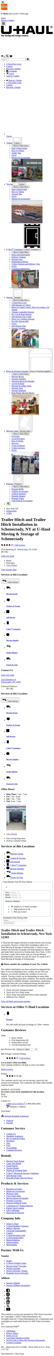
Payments (10, 1141)
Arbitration (10, 1331)
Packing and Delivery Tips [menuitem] (26, 264)
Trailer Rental (12, 1166)
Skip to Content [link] (7, 20)
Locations (13, 1343)
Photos (11, 565)
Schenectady (11, 511)
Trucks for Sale (12, 665)
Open (3, 18)
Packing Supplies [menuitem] (19, 379)
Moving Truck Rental (15, 1161)
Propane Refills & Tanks (16, 1203)
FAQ (8, 1145)
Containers (31, 249)
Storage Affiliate (13, 1283)
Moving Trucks (12, 594)
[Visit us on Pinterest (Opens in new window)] (8, 1299)
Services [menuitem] (15, 443)
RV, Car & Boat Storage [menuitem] (22, 314)
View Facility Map (9, 570)
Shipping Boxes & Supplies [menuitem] (23, 381)
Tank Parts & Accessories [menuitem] (22, 501)
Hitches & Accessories (15, 1191)
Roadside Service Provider (17, 1273)
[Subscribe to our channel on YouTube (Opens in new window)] (8, 1310)
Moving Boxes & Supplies (17, 1198)
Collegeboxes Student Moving (19, 1206)
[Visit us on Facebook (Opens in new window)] (8, 1291)
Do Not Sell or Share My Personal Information (25, 1340)
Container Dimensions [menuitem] (21, 269)
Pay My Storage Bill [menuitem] (20, 321)
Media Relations (13, 1240)
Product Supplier (13, 1268)
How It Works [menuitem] (17, 441)
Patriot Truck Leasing (15, 1208)
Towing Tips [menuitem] (17, 194)
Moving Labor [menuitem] (12, 431)
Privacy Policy (12, 1333)
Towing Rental (12, 1168)
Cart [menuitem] (11, 74)
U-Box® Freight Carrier (16, 1263)
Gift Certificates (12, 1210)
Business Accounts (14, 1189)
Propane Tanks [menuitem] (18, 498)
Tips (8, 1143)
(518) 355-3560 (7, 556)
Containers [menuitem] (14, 249)
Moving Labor (25, 431)
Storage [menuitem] (9, 297)
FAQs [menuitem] (14, 155)
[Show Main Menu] (3, 24)
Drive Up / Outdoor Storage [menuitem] (23, 319)
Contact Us (11, 1134)
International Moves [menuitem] (20, 262)
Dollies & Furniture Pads (16, 1170)
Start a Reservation (19, 189)
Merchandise (11, 1245)
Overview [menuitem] (16, 436)
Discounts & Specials (15, 1213)
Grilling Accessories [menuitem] (20, 491)
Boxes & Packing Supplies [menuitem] (17, 371)
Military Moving (13, 1228)
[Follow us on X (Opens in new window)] (8, 1307)
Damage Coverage (14, 1200)
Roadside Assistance (14, 1136)
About (12, 1224)
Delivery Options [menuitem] (19, 257)
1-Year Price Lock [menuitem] (13, 64)
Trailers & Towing (13, 606)
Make (7, 895)
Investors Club (15, 1235)
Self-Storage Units (13, 1176)
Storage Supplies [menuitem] (18, 328)
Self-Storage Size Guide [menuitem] (21, 317)
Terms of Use (11, 1336)
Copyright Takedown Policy (18, 1338)
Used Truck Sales (13, 1196)
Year (7, 892)
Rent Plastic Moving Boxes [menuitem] (23, 393)
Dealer (9, 1261)
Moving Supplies (12, 640)
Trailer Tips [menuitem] (16, 153)
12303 (9, 513)
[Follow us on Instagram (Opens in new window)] (8, 1295)
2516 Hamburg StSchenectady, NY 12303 (11, 681)
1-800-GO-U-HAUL (15, 1104)
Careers (9, 1233)
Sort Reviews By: (8, 1049)
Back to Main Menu (21, 146)
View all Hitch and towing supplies (15, 1001)
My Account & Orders (15, 1138)
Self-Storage (10, 617)
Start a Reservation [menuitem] (19, 148)
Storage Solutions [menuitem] (19, 390)
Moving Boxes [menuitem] (18, 376)
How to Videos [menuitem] (18, 151)
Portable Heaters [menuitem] (18, 496)
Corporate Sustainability (16, 1231)
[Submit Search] (28, 59)
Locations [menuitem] (12, 71)
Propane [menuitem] (10, 484)
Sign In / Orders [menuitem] (12, 76)
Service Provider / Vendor (16, 1271)
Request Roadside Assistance (16, 1116)
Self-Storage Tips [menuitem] (19, 326)
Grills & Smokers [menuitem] (19, 494)
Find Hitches (9, 923)
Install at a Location (25, 907)
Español (9, 1123)
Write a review (7, 1069)
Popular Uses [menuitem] (17, 259)
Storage (17, 298)
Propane (18, 484)
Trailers (17, 143)
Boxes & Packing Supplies (40, 371)
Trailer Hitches (12, 582)
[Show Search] (7, 56)
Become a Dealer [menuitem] (13, 69)
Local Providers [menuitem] (18, 439)
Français (9, 1120)
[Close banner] (3, 2)
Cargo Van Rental (13, 1163)
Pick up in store (20, 912)
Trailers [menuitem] (9, 143)
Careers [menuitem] (9, 66)
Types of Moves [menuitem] (18, 446)
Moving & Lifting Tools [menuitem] (21, 386)
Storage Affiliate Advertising (18, 1285)
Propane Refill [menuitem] (17, 489)
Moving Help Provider (16, 1266)
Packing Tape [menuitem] (17, 388)
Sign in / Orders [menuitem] (15, 80)
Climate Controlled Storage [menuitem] (23, 312)
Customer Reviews (14, 1150)
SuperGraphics (12, 1242)
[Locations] (11, 56)
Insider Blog (14, 1238)
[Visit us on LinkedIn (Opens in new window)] (8, 1303)
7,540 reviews (19, 545)
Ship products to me (21, 909)
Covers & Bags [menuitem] (18, 383)
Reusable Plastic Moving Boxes (19, 1178)
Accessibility (11, 1148)
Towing (9, 184)
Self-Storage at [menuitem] (21, 305)
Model (8, 897)
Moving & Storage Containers (22, 1173)
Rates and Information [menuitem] (21, 255)
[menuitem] (32, 189)
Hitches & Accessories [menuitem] (21, 158)
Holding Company (17, 1226)
